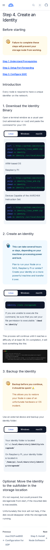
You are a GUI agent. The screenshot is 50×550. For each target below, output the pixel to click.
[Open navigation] (3, 5)
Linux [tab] (11, 134)
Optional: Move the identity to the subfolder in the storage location (23, 485)
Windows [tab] (25, 134)
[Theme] (39, 5)
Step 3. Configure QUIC (15, 74)
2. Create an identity (18, 234)
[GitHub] (46, 5)
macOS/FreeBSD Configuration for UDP (14, 540)
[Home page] (11, 5)
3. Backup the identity (19, 371)
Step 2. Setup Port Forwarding (18, 67)
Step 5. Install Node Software (37, 538)
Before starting (14, 30)
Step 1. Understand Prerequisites (20, 61)
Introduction (12, 84)
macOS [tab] (39, 134)
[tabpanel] (25, 181)
